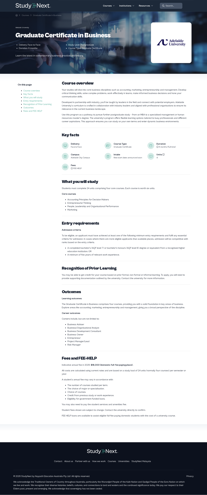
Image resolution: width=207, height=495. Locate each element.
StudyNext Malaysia (141, 461)
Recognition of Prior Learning (37, 104)
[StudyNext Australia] (16, 15)
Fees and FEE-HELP (32, 111)
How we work (99, 461)
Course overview (31, 90)
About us (68, 461)
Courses (25, 15)
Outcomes (28, 107)
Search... (170, 6)
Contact (58, 461)
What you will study (32, 97)
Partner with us (82, 461)
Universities (123, 461)
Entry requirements (32, 101)
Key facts (28, 94)
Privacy (190, 476)
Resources (144, 6)
